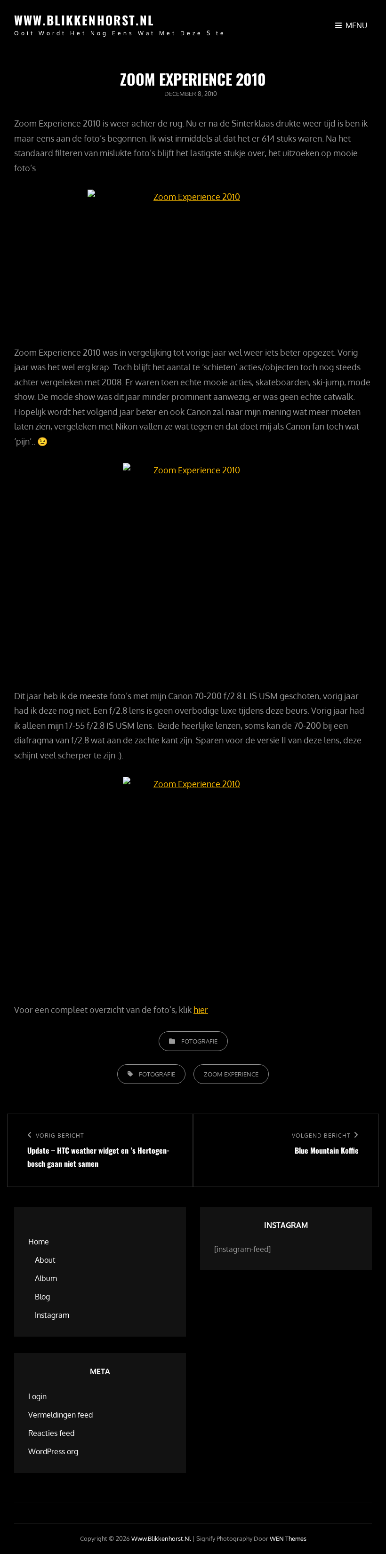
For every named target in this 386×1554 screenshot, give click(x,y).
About (45, 1260)
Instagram (52, 1315)
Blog (42, 1296)
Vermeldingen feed (60, 1414)
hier (200, 1009)
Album (46, 1278)
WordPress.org (53, 1451)
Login (37, 1396)
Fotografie (199, 1041)
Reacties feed (51, 1433)
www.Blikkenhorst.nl (84, 20)
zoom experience (231, 1074)
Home (38, 1241)
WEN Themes (288, 1538)
